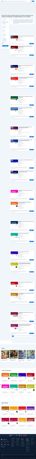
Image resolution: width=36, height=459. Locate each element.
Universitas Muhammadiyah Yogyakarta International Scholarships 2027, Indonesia (25, 263)
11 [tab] (21, 397)
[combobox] (5, 20)
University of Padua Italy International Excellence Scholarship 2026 (25, 46)
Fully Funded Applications (22, 443)
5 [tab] (17, 364)
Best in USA (17, 442)
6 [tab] (18, 364)
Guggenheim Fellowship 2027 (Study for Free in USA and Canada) (26, 313)
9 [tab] (21, 364)
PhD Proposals (23, 445)
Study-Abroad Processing (23, 441)
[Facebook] (1, 446)
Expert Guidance (23, 444)
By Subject (12, 446)
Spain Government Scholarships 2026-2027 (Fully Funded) (26, 66)
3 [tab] (15, 364)
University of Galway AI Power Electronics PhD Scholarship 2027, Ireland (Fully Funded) (25, 325)
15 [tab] (25, 397)
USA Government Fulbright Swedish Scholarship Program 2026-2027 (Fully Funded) (25, 140)
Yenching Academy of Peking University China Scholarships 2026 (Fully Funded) (25, 127)
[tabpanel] (5, 356)
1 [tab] (13, 364)
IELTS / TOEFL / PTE (28, 445)
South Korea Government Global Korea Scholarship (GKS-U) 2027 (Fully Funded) (26, 78)
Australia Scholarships (12, 443)
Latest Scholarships (12, 440)
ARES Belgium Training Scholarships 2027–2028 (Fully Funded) (26, 222)
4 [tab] (16, 364)
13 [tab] (23, 397)
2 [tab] (14, 364)
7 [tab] (19, 364)
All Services (22, 440)
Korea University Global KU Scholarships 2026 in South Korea (25, 108)
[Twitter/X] (2, 446)
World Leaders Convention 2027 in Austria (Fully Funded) (5, 415)
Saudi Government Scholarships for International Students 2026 (25, 97)
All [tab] (2, 404)
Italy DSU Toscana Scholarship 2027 (24, 233)
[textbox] (5, 20)
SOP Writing (22, 446)
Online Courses (28, 449)
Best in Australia (18, 445)
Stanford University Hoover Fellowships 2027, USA (26, 282)
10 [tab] (22, 364)
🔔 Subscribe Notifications (27, 440)
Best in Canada (18, 444)
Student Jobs (27, 448)
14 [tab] (24, 397)
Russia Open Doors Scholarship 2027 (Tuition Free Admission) (26, 190)
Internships (27, 446)
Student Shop (27, 450)
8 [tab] (20, 364)
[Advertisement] (18, 7)
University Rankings (17, 441)
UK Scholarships (13, 442)
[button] (5, 34)
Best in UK (17, 443)
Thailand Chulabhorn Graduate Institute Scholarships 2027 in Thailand (26, 294)
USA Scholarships (13, 441)
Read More (31, 43)
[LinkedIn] (4, 446)
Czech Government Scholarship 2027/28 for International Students (25, 202)
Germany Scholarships (12, 445)
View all (33, 370)
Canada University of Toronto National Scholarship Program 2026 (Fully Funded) (26, 171)
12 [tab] (22, 397)
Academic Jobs (28, 447)
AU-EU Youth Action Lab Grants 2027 (24, 251)
